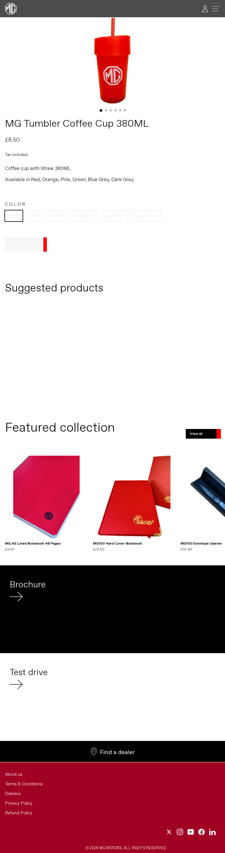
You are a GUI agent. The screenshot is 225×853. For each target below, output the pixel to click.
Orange (82, 215)
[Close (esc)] (112, 61)
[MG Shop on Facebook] (201, 831)
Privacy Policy (19, 803)
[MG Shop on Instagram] (180, 831)
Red (13, 215)
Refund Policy (18, 813)
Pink (34, 215)
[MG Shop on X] (169, 831)
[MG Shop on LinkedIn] (212, 831)
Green (56, 215)
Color (15, 204)
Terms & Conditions (24, 784)
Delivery (13, 794)
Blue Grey (112, 215)
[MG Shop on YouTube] (191, 831)
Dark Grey (145, 215)
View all (196, 433)
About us (13, 774)
